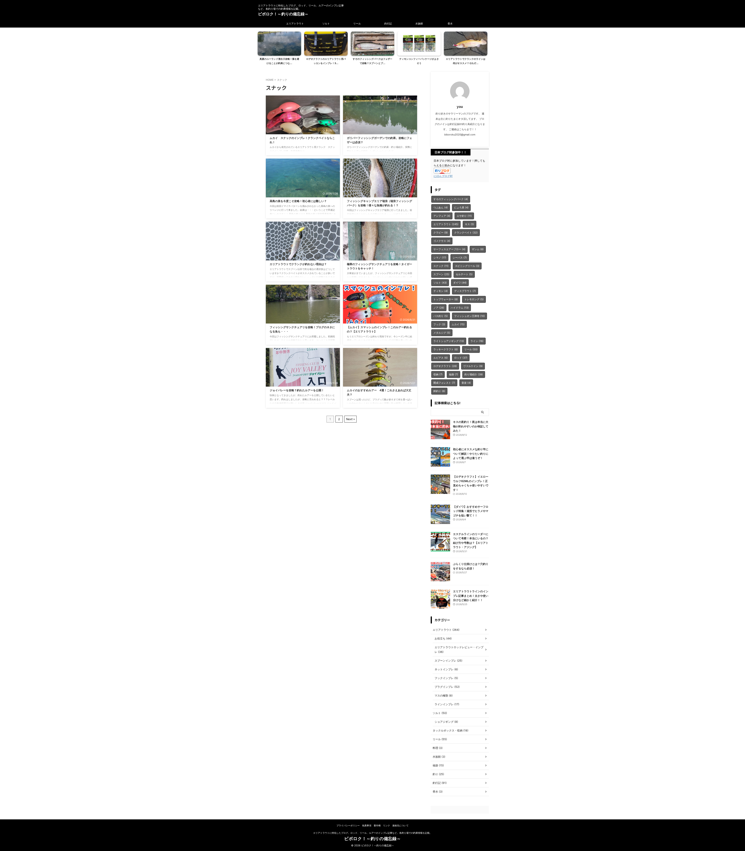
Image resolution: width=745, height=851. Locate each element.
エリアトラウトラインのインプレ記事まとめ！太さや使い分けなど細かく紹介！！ (470, 596)
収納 (438, 374)
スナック (441, 265)
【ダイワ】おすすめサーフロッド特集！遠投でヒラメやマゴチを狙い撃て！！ (470, 511)
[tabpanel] (279, 49)
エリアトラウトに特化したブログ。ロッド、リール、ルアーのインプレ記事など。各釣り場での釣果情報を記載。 (372, 832)
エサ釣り (464, 215)
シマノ (439, 257)
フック (439, 324)
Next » (350, 419)
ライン (476, 341)
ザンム (478, 249)
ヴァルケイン (473, 366)
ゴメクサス (441, 240)
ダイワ (460, 282)
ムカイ (458, 324)
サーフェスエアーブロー (449, 249)
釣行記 (388, 23)
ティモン (440, 290)
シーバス (460, 257)
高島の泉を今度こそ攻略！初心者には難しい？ (298, 201)
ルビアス (440, 357)
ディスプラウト (465, 290)
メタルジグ (441, 332)
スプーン (441, 274)
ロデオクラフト (445, 366)
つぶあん (440, 207)
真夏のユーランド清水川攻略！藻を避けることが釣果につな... (279, 61)
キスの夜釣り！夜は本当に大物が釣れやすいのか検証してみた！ (470, 426)
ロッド (460, 357)
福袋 (453, 374)
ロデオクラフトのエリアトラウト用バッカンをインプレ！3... (326, 61)
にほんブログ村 (443, 176)
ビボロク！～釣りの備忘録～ (283, 14)
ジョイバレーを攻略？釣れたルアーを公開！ (297, 390)
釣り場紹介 (473, 374)
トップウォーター (445, 299)
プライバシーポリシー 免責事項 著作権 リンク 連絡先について (373, 825)
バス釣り (440, 315)
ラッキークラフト (445, 349)
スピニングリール (467, 265)
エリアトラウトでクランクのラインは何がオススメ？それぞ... (465, 61)
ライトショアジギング (448, 341)
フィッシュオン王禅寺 (469, 315)
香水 (450, 23)
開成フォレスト (444, 382)
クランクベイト (466, 232)
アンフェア (441, 215)
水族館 (419, 23)
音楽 (466, 382)
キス (469, 224)
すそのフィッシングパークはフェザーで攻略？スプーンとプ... (372, 61)
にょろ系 (461, 207)
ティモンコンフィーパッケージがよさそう (419, 61)
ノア (438, 307)
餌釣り (439, 391)
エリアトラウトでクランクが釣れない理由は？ (298, 264)
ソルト (326, 23)
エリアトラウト (295, 23)
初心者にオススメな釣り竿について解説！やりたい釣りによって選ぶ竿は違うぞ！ (470, 454)
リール (357, 23)
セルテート (464, 274)
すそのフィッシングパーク (450, 199)
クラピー (440, 232)
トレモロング (474, 299)
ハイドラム (460, 307)
